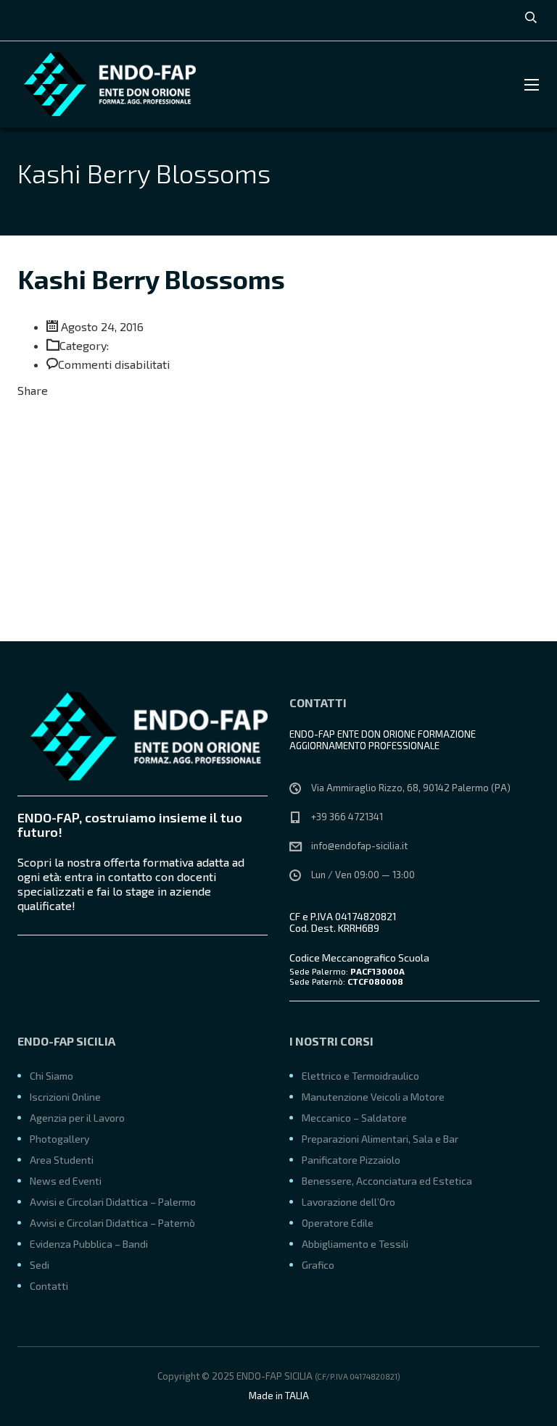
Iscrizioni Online (65, 1097)
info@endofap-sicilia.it (359, 845)
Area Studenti (62, 1160)
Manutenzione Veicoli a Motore (373, 1097)
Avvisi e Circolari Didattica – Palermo (113, 1202)
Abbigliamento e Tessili (355, 1244)
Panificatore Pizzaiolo (351, 1160)
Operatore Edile (338, 1223)
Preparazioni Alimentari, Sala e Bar (380, 1139)
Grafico (318, 1265)
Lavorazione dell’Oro (348, 1202)
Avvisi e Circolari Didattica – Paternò (112, 1223)
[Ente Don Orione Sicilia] (105, 84)
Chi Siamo (51, 1076)
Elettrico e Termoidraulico (360, 1076)
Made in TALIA (279, 1395)
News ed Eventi (66, 1181)
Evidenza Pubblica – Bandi (89, 1244)
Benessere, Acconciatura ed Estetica (387, 1181)
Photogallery (59, 1139)
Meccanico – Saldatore (354, 1118)
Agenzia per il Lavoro (77, 1118)
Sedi (39, 1265)
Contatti (49, 1286)
